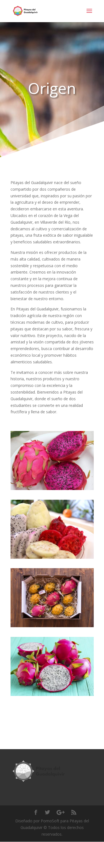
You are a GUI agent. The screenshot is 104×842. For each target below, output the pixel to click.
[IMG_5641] (52, 627)
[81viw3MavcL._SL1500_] (52, 490)
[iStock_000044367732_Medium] (52, 695)
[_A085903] (52, 558)
